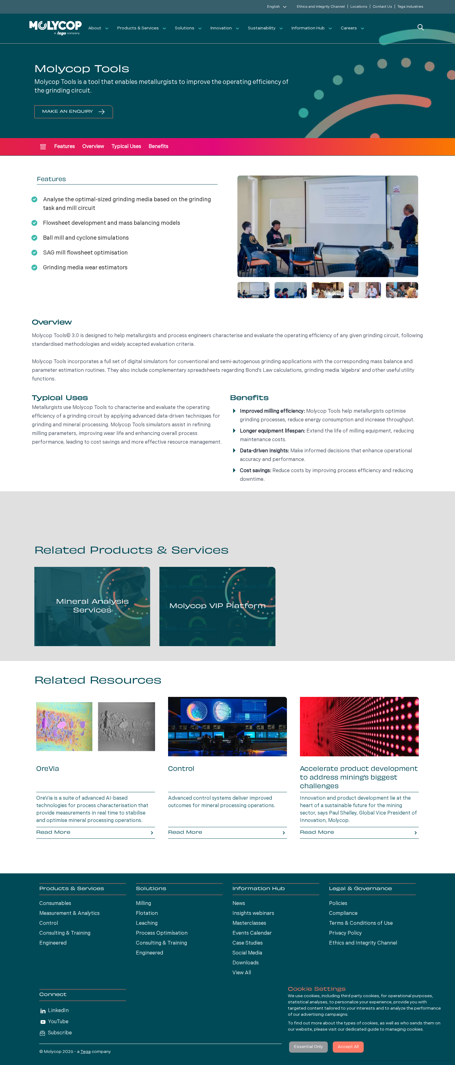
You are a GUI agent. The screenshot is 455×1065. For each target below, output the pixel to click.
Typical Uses (126, 146)
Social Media (247, 953)
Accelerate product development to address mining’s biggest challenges (359, 778)
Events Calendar (252, 933)
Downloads (245, 963)
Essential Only (308, 1047)
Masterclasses (249, 923)
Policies (338, 903)
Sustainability (261, 28)
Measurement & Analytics (69, 913)
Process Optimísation (162, 933)
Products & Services (138, 28)
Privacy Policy (345, 933)
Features (64, 146)
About (94, 28)
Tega (85, 1052)
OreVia (47, 769)
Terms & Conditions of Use (361, 923)
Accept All (348, 1047)
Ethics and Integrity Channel (321, 7)
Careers (349, 28)
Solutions (184, 28)
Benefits (158, 146)
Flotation (147, 913)
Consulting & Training (64, 933)
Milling (143, 903)
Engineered (53, 943)
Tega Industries (410, 7)
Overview (93, 146)
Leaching (147, 923)
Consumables (55, 903)
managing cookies (404, 1029)
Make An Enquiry (67, 112)
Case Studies (247, 943)
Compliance (343, 913)
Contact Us (382, 7)
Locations (358, 7)
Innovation (221, 28)
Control (181, 769)
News (238, 903)
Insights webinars (253, 913)
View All (241, 973)
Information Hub (308, 28)
